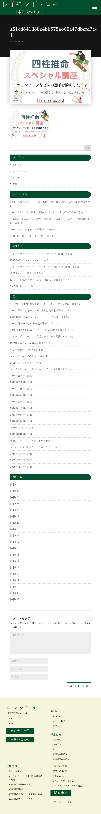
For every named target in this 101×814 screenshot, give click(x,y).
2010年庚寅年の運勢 (21, 454)
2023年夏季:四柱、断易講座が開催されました (34, 323)
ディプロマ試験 (60, 766)
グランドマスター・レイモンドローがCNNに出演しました (41, 253)
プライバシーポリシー (63, 802)
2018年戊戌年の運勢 (21, 382)
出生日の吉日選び (61, 759)
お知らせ (17, 165)
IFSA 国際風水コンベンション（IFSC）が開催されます (40, 280)
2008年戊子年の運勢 (21, 467)
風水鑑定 (57, 740)
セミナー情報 (59, 721)
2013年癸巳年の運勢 (21, 415)
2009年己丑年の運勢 (21, 460)
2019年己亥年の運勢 (21, 375)
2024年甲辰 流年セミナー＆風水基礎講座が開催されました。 (43, 310)
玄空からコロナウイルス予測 (25, 362)
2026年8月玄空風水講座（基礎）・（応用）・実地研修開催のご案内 (46, 212)
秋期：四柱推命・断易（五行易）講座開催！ (33, 236)
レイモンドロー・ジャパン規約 (67, 786)
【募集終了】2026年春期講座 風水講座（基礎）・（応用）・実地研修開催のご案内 (49, 221)
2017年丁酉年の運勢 (21, 388)
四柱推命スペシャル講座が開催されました (32, 343)
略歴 (11, 719)
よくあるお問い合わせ (63, 781)
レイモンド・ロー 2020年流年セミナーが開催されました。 (42, 369)
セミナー (17, 178)
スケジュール (19, 171)
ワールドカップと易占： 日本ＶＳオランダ (33, 447)
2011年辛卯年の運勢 (21, 434)
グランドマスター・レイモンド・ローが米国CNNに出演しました (44, 266)
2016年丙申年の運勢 (21, 395)
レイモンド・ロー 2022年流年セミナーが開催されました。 (42, 336)
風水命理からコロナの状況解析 (26, 349)
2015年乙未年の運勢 (21, 401)
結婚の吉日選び (60, 754)
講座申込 (61, 793)
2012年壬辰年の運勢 (21, 421)
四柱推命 (57, 744)
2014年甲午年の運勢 (21, 408)
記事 (14, 184)
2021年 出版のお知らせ (23, 286)
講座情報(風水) (16, 789)
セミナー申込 (20, 731)
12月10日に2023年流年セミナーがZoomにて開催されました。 (43, 330)
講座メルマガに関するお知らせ (26, 273)
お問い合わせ (20, 739)
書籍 (11, 723)
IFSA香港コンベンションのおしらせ (29, 260)
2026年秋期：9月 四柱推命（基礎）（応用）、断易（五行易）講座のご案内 (50, 204)
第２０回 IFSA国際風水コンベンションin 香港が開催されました (45, 304)
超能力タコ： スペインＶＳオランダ (30, 441)
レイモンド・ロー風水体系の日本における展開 (27, 778)
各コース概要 (15, 771)
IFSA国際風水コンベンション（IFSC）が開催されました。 (41, 317)
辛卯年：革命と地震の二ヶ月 (25, 428)
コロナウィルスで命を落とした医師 (29, 356)
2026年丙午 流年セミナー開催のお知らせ (33, 229)
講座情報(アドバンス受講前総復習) (25, 794)
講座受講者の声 (60, 771)
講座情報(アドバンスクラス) (22, 799)
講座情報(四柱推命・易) (20, 784)
